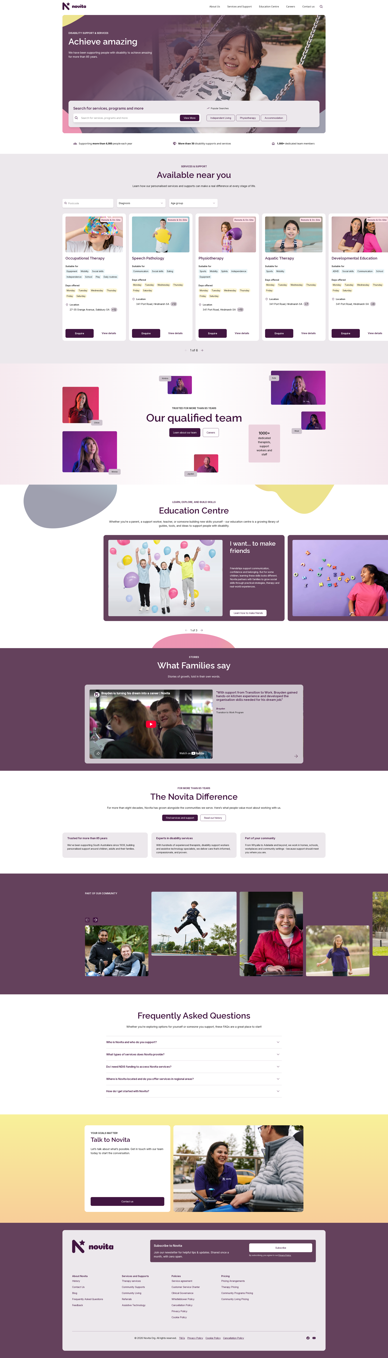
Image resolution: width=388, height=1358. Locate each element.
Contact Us (78, 1287)
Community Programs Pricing (237, 1293)
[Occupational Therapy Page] (94, 277)
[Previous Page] (186, 350)
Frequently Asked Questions (87, 1299)
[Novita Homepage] (74, 6)
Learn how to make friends (248, 613)
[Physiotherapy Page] (227, 277)
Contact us (127, 1201)
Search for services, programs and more (108, 108)
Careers (211, 432)
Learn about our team (185, 432)
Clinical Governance (182, 1293)
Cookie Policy (179, 1317)
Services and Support (239, 6)
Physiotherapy (248, 117)
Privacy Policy (179, 1311)
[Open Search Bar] (321, 7)
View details (109, 333)
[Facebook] (308, 1338)
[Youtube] (314, 1338)
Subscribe (280, 1247)
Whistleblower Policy (183, 1299)
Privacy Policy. (284, 1255)
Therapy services (131, 1280)
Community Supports (133, 1287)
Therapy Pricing (230, 1287)
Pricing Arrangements (233, 1280)
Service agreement (182, 1280)
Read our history (213, 817)
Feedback (77, 1305)
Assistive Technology (134, 1305)
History (76, 1280)
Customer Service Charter (186, 1287)
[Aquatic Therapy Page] (294, 277)
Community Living (131, 1293)
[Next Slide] (201, 630)
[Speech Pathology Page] (160, 277)
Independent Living (220, 117)
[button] (141, 203)
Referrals (127, 1299)
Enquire (79, 333)
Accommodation (274, 117)
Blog (74, 1293)
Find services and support (180, 817)
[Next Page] (202, 350)
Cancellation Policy (182, 1305)
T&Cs (182, 1338)
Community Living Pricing (235, 1299)
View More (190, 117)
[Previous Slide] (186, 630)
